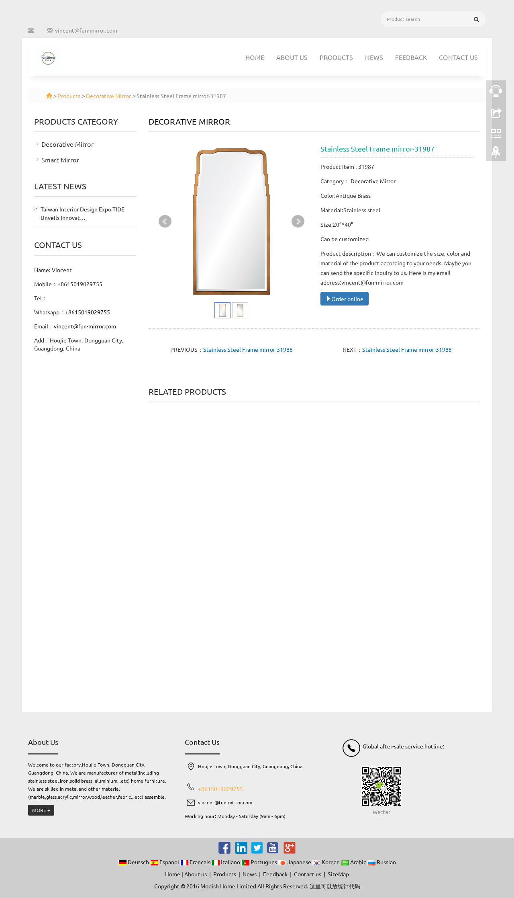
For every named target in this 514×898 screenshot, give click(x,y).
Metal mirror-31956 (185, 646)
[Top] (496, 154)
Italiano (230, 861)
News (374, 57)
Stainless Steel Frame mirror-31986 (248, 349)
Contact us (458, 57)
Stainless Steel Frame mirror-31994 (271, 649)
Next (298, 221)
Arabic (358, 861)
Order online (347, 298)
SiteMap (338, 873)
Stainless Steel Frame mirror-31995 (357, 501)
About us (292, 57)
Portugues (263, 861)
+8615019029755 (87, 312)
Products (336, 57)
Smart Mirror (60, 160)
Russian (385, 861)
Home (254, 57)
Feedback (411, 57)
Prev (165, 221)
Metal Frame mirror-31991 (185, 501)
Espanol (169, 861)
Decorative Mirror (108, 95)
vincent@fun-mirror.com (86, 30)
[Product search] (476, 19)
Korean (330, 861)
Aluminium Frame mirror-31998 (442, 539)
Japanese (299, 861)
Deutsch (138, 861)
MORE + (41, 810)
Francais (200, 861)
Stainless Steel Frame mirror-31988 (407, 349)
